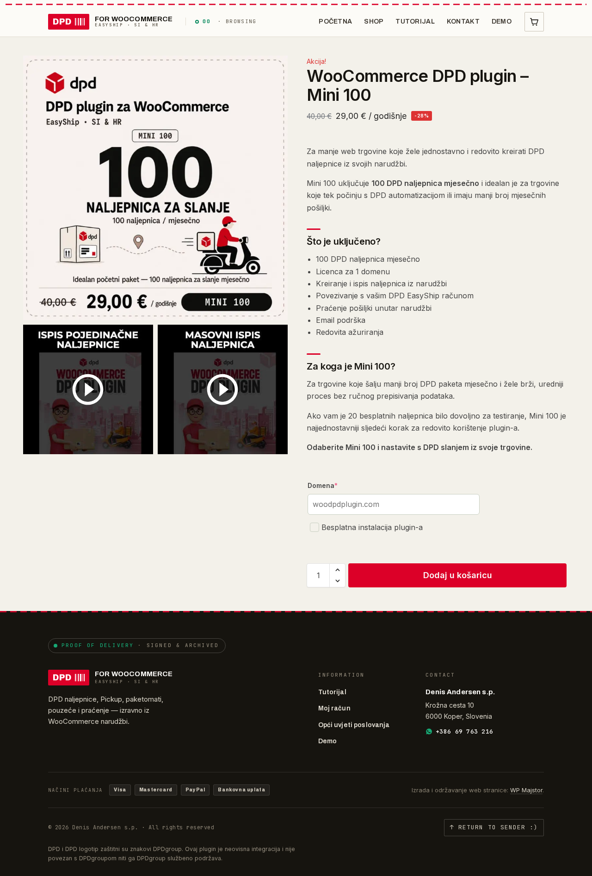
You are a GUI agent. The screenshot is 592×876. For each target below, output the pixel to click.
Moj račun (334, 708)
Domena (323, 485)
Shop (373, 21)
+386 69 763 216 (464, 731)
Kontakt (463, 21)
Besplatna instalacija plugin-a (372, 527)
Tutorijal (415, 21)
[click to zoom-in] (155, 188)
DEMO (502, 21)
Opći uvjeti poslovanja (354, 725)
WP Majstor (526, 790)
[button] (337, 570)
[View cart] (534, 21)
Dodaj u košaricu (457, 575)
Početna (335, 21)
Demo (327, 741)
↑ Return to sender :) (494, 827)
